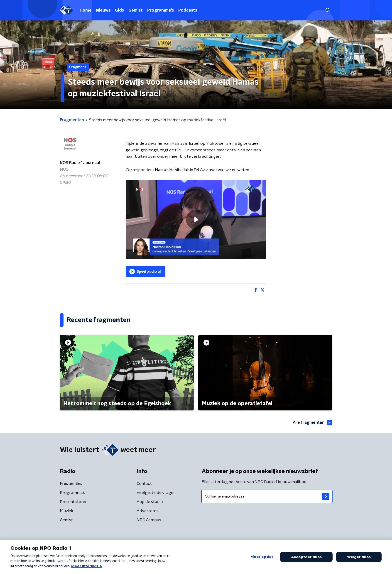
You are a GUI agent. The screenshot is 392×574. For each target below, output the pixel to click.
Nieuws (103, 10)
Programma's (160, 10)
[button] (327, 10)
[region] (196, 219)
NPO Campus (149, 520)
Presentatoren (73, 502)
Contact (144, 484)
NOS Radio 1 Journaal (80, 163)
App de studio (150, 502)
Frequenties (71, 484)
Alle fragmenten (308, 423)
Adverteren (148, 511)
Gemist (135, 10)
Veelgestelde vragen (156, 493)
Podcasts (187, 10)
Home (85, 10)
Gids (119, 10)
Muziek (66, 511)
